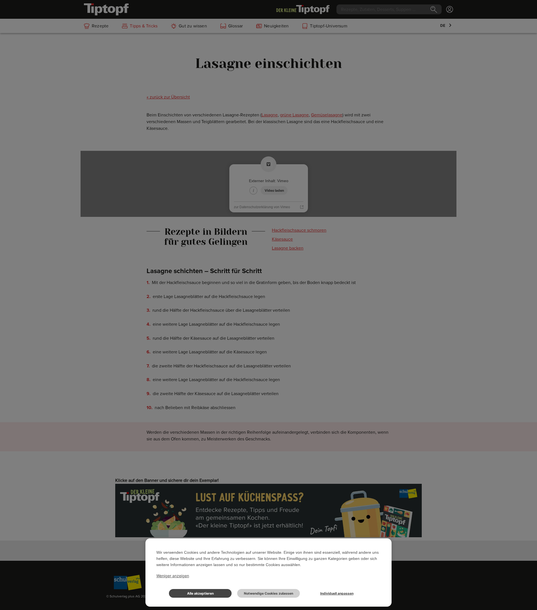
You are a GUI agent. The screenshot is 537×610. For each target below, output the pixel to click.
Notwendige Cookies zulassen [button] (268, 593)
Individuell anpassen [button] (337, 593)
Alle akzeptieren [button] (200, 593)
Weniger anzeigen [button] (172, 575)
